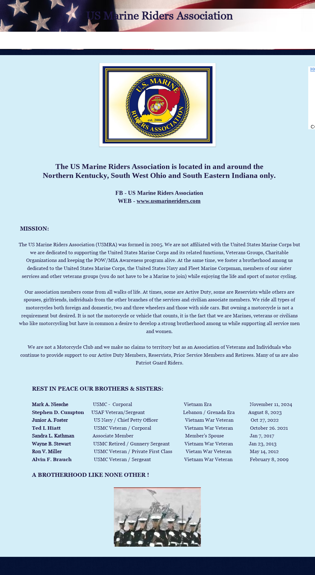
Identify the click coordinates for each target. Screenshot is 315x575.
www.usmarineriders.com (169, 201)
